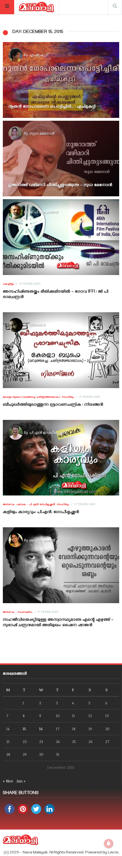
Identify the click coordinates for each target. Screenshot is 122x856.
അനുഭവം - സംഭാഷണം (18, 612)
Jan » (21, 781)
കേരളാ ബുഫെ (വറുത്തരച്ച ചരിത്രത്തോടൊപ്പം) (31, 397)
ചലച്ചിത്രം (8, 284)
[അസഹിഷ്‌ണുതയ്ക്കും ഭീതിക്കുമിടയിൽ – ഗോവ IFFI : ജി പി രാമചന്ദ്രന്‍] (61, 237)
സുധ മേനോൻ (41, 133)
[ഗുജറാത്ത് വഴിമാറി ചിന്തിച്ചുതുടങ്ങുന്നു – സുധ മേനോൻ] (61, 159)
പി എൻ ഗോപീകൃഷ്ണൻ (47, 432)
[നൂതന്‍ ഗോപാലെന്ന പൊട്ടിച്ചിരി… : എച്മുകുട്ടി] (61, 80)
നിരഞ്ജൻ (37, 324)
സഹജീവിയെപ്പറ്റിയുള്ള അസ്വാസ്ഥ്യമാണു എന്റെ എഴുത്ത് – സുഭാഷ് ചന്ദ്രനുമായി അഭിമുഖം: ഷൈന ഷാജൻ (58, 622)
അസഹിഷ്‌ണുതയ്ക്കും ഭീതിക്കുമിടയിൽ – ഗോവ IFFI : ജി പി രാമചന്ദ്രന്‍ (55, 294)
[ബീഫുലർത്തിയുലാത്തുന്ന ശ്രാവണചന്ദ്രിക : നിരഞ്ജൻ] (61, 350)
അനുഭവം (9, 505)
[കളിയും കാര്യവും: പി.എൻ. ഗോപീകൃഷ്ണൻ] (61, 457)
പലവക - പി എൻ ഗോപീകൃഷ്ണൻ (35, 505)
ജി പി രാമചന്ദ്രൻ (43, 211)
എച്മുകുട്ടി (38, 54)
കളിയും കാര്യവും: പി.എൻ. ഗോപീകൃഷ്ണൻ (41, 512)
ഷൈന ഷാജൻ (42, 540)
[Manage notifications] (108, 843)
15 (24, 728)
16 (41, 728)
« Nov (8, 781)
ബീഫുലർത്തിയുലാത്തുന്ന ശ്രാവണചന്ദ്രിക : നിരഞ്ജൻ (53, 405)
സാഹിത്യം (68, 397)
